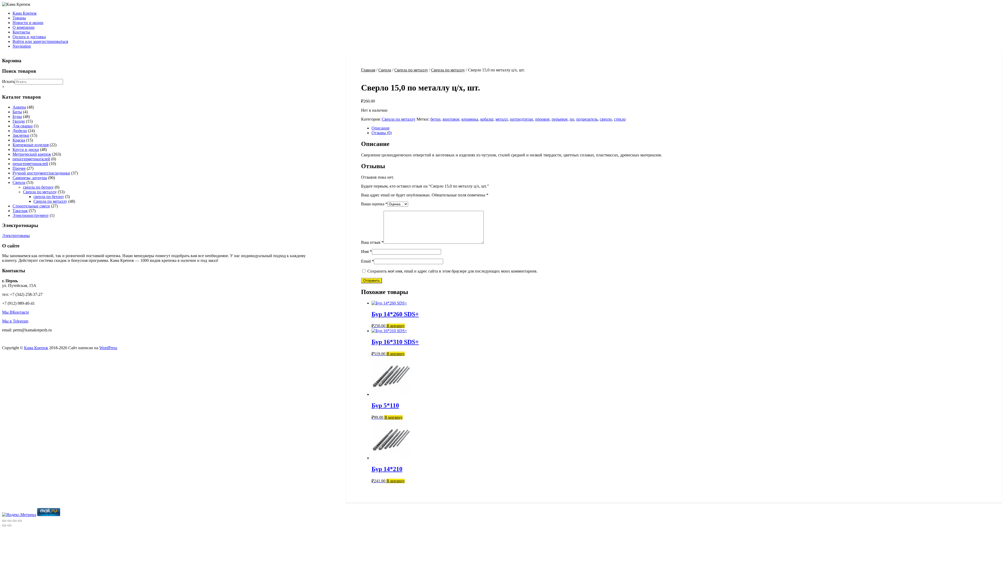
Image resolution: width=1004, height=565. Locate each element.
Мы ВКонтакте (15, 312)
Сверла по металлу (411, 70)
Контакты (21, 32)
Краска (19, 140)
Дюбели (20, 130)
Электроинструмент (31, 215)
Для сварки (23, 126)
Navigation (22, 46)
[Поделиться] (15, 521)
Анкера (19, 107)
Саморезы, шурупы (30, 178)
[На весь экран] (9, 521)
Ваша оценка (374, 204)
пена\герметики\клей (31, 159)
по (572, 119)
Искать (8, 81)
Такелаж (20, 210)
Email (367, 261)
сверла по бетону (38, 187)
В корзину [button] (395, 326)
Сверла (384, 70)
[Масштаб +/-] (4, 521)
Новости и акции (28, 22)
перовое (542, 119)
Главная (368, 70)
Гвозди (19, 121)
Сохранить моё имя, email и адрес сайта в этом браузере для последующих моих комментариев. (452, 271)
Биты (17, 112)
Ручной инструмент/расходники (41, 173)
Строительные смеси (31, 206)
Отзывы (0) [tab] (382, 133)
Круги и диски (26, 149)
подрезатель (587, 119)
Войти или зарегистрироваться (40, 41)
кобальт (486, 119)
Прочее (19, 168)
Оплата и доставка (29, 37)
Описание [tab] (381, 128)
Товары (19, 18)
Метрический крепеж (32, 154)
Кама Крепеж (25, 13)
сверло (606, 119)
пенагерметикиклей (30, 163)
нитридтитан (521, 119)
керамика (469, 119)
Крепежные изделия (31, 145)
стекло (620, 119)
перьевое (560, 119)
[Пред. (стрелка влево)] (4, 525)
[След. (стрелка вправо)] (9, 525)
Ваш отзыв (372, 242)
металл (501, 119)
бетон (435, 119)
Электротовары (16, 235)
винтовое (451, 119)
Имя (366, 251)
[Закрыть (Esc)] (20, 521)
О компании (24, 27)
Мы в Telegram (15, 321)
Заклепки (21, 135)
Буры (17, 116)
